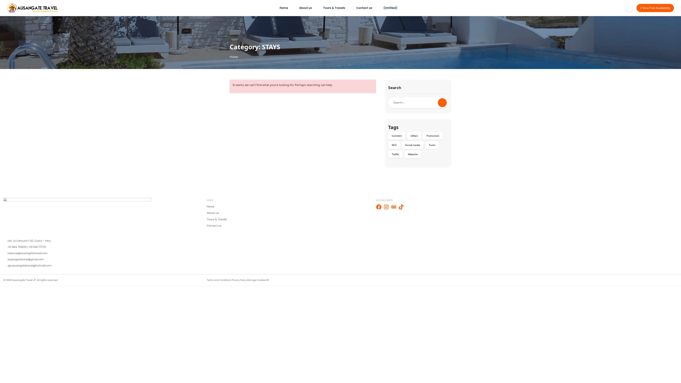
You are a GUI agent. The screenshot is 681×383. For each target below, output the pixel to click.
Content (397, 135)
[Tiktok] (401, 207)
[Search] (442, 102)
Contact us (364, 8)
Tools (432, 145)
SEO (394, 145)
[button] (629, 8)
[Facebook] (378, 207)
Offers (414, 135)
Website (413, 154)
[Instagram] (386, 207)
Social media (412, 145)
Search (394, 87)
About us (305, 8)
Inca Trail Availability (656, 8)
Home (284, 8)
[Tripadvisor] (393, 207)
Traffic (395, 154)
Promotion (433, 135)
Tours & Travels (334, 8)
